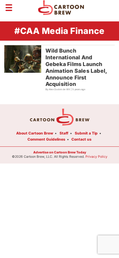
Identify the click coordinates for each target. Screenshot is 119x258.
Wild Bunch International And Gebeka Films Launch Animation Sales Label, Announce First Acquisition (76, 67)
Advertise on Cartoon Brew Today (59, 152)
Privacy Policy (96, 157)
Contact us (81, 139)
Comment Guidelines (46, 139)
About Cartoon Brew (34, 133)
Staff (64, 133)
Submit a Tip (86, 133)
